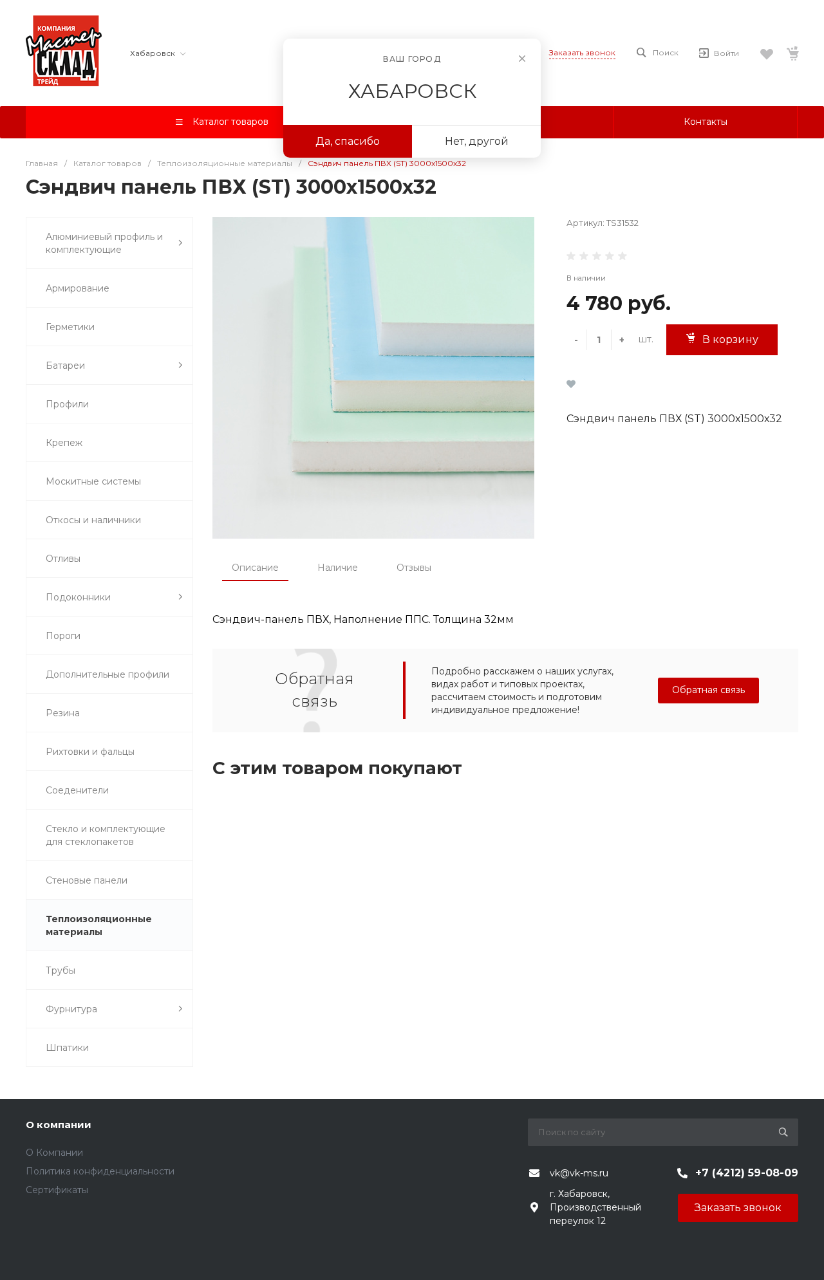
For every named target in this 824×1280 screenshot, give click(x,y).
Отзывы (414, 567)
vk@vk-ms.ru (579, 1173)
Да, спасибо (347, 141)
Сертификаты (57, 1190)
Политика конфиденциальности (100, 1171)
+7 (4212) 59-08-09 (746, 1173)
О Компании (54, 1152)
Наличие (337, 567)
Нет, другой (477, 141)
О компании (58, 1124)
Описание (255, 567)
